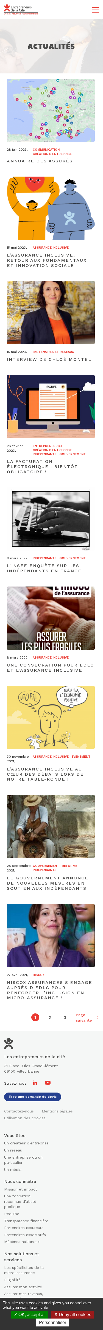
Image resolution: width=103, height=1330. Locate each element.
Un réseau (13, 1150)
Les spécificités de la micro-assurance (24, 1270)
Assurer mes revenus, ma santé (23, 1296)
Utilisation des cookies (25, 1118)
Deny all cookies (74, 1314)
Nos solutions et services (21, 1256)
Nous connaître (20, 1181)
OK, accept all (31, 1314)
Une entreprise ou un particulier (23, 1160)
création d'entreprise (52, 154)
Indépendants (45, 454)
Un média (12, 1169)
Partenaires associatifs (25, 1235)
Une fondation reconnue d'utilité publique (20, 1201)
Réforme (69, 866)
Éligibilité (12, 1280)
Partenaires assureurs (23, 1227)
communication (46, 149)
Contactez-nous (19, 1111)
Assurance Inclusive (51, 247)
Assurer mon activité (23, 1287)
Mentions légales (57, 1111)
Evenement (80, 756)
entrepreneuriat (47, 446)
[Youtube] (48, 1083)
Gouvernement (72, 454)
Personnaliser (52, 1322)
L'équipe (11, 1214)
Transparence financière (26, 1221)
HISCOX (38, 975)
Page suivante (84, 1017)
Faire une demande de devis (33, 1097)
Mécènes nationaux (22, 1241)
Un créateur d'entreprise (26, 1143)
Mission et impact (20, 1189)
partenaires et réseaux (53, 352)
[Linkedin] (36, 1083)
